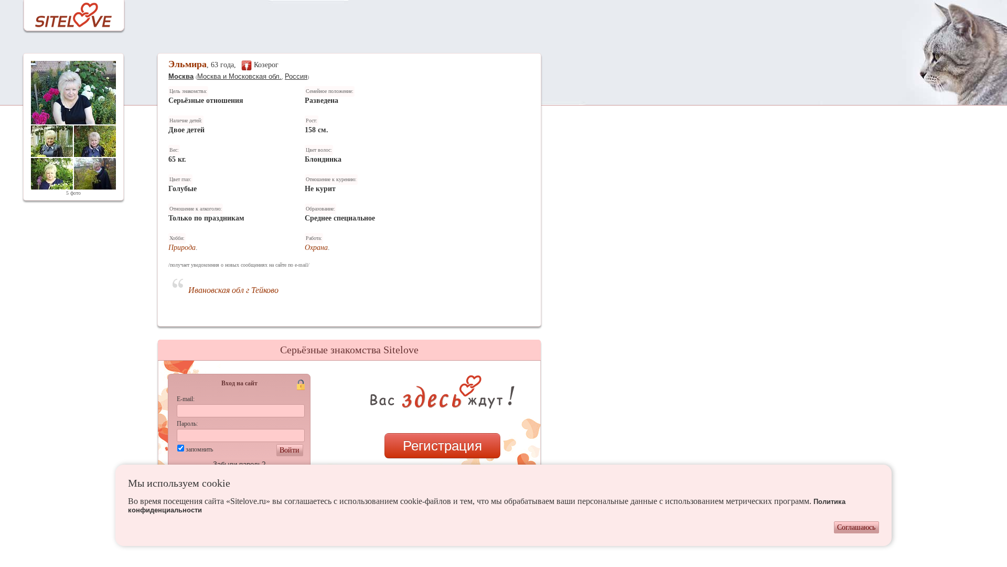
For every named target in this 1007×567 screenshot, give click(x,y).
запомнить (199, 449)
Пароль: (187, 423)
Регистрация (442, 446)
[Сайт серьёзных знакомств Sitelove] (65, 12)
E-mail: (186, 399)
